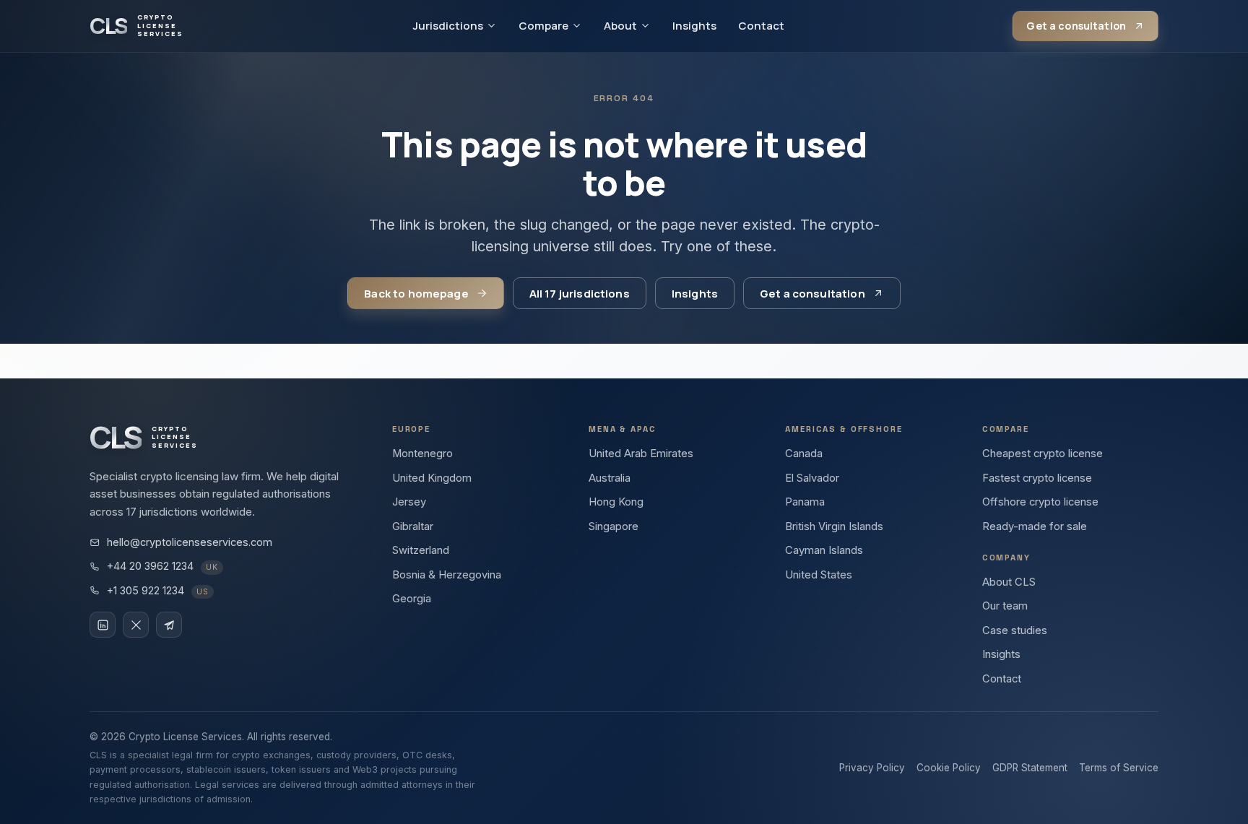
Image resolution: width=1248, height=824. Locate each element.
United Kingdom (432, 478)
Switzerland (420, 550)
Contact (761, 25)
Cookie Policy (948, 767)
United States (818, 574)
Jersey (409, 501)
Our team (1005, 605)
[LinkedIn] (103, 625)
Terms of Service (1118, 767)
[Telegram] (169, 625)
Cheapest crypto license (1042, 453)
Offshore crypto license (1040, 501)
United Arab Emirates (641, 453)
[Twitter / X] (136, 625)
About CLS (1009, 582)
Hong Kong (616, 501)
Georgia (411, 598)
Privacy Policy (872, 767)
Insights (694, 25)
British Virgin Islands (834, 526)
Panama (805, 501)
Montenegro (422, 453)
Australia (609, 478)
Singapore (613, 526)
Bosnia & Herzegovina (446, 574)
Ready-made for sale (1034, 526)
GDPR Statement (1029, 767)
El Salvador (812, 478)
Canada (804, 453)
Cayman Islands (824, 550)
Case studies (1014, 630)
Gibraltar (412, 526)
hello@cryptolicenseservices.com (189, 542)
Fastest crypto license (1037, 478)
